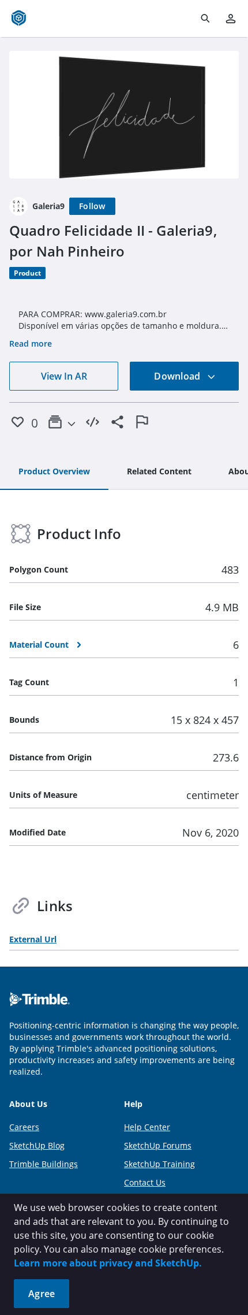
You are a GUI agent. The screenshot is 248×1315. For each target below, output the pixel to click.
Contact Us (145, 1182)
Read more (30, 343)
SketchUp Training (159, 1163)
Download (178, 376)
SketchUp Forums (157, 1145)
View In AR (64, 376)
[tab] (54, 472)
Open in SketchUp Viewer (124, 115)
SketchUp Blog (37, 1145)
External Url (33, 939)
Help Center (147, 1126)
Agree (41, 1293)
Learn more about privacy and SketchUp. (108, 1263)
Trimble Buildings (43, 1163)
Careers (24, 1126)
